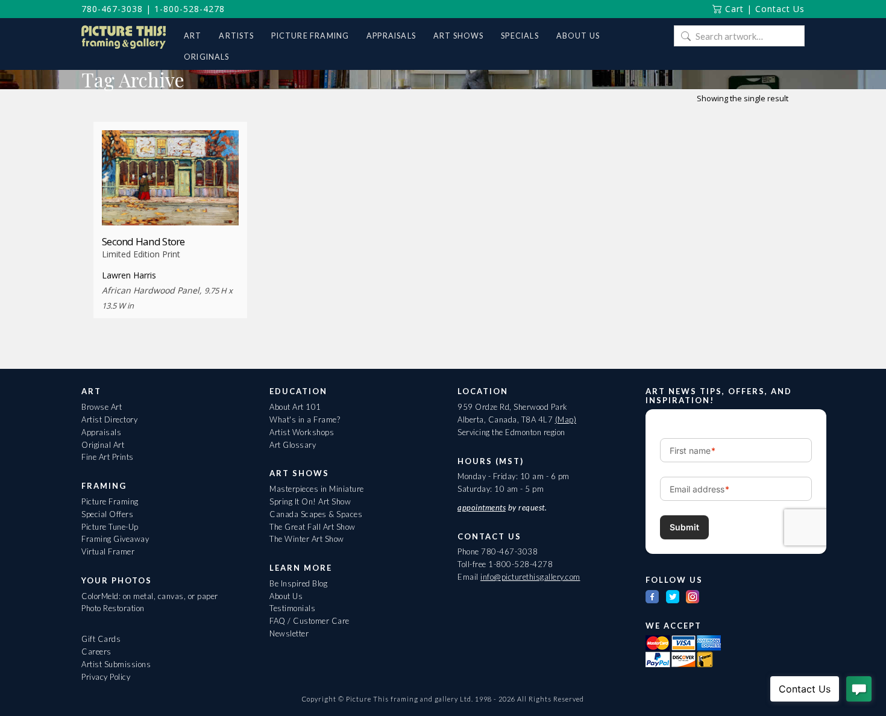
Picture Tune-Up (110, 527)
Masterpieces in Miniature (316, 489)
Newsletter (289, 633)
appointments (481, 507)
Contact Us (780, 8)
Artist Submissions (116, 664)
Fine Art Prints (107, 457)
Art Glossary (292, 445)
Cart (733, 8)
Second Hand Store (143, 241)
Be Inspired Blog (298, 583)
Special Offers (107, 514)
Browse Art (101, 407)
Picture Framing (110, 501)
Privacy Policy (105, 677)
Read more (170, 203)
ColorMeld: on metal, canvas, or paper (149, 596)
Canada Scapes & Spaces (315, 514)
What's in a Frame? (304, 419)
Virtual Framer (107, 551)
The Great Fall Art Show (312, 527)
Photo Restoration (113, 608)
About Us (286, 596)
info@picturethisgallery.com (530, 577)
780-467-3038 (112, 8)
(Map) (566, 419)
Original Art (102, 445)
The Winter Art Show (306, 539)
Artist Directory (109, 419)
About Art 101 (295, 407)
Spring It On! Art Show (310, 501)
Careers (96, 651)
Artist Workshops (301, 432)
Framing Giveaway (115, 539)
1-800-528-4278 (189, 8)
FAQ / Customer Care (309, 621)
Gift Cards (101, 639)
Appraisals (101, 432)
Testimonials (292, 608)
